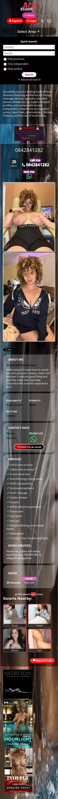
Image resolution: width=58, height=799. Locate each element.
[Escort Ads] (29, 6)
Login (33, 21)
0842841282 (37, 164)
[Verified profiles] (29, 140)
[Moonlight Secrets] (17, 746)
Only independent (17, 64)
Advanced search (31, 79)
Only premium (15, 59)
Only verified (14, 69)
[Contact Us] (49, 21)
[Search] (42, 21)
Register (17, 21)
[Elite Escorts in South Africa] (17, 698)
